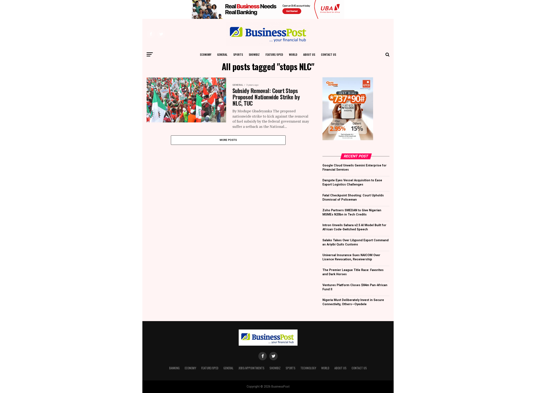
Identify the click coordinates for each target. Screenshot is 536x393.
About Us (309, 54)
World (293, 54)
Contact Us (328, 54)
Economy (205, 54)
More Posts (228, 139)
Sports (238, 54)
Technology (308, 368)
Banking (174, 368)
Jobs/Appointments (251, 368)
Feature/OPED (274, 54)
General (222, 54)
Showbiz (254, 54)
